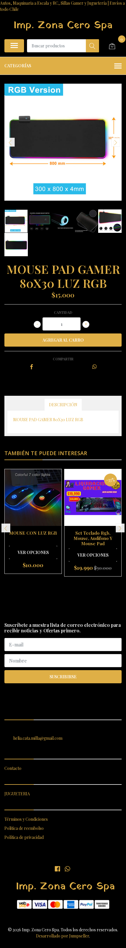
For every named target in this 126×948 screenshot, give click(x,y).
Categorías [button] (17, 65)
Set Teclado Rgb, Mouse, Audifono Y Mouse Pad (93, 538)
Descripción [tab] (63, 404)
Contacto (12, 768)
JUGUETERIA (17, 793)
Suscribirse (63, 676)
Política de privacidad (24, 837)
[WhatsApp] (67, 868)
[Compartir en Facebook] (31, 367)
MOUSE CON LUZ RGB (33, 533)
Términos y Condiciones (26, 819)
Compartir (63, 359)
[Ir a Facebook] (57, 868)
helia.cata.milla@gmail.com (37, 738)
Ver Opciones (33, 552)
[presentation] (10, 142)
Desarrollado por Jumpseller (62, 936)
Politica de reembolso (24, 828)
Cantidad (63, 312)
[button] (55, 583)
